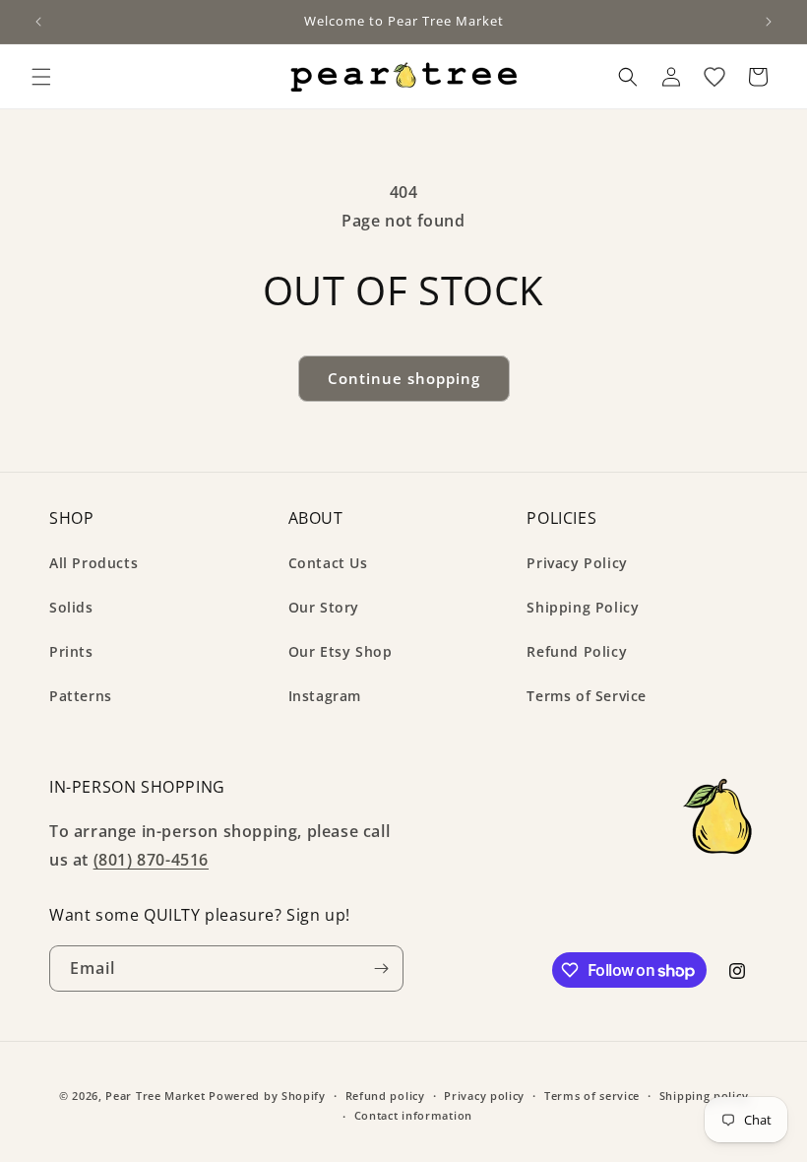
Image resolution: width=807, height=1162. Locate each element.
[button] (41, 76)
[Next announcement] (768, 21)
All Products (93, 562)
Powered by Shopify (267, 1095)
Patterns (80, 695)
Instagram (324, 695)
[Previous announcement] (38, 21)
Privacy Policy (577, 562)
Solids (71, 607)
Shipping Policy (583, 607)
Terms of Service (587, 695)
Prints (71, 651)
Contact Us (328, 562)
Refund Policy (577, 651)
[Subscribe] (381, 968)
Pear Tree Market (155, 1095)
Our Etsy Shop (340, 651)
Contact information (413, 1115)
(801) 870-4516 (151, 860)
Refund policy (385, 1095)
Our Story (323, 607)
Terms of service (592, 1095)
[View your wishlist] (714, 76)
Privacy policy (484, 1095)
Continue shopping (404, 378)
